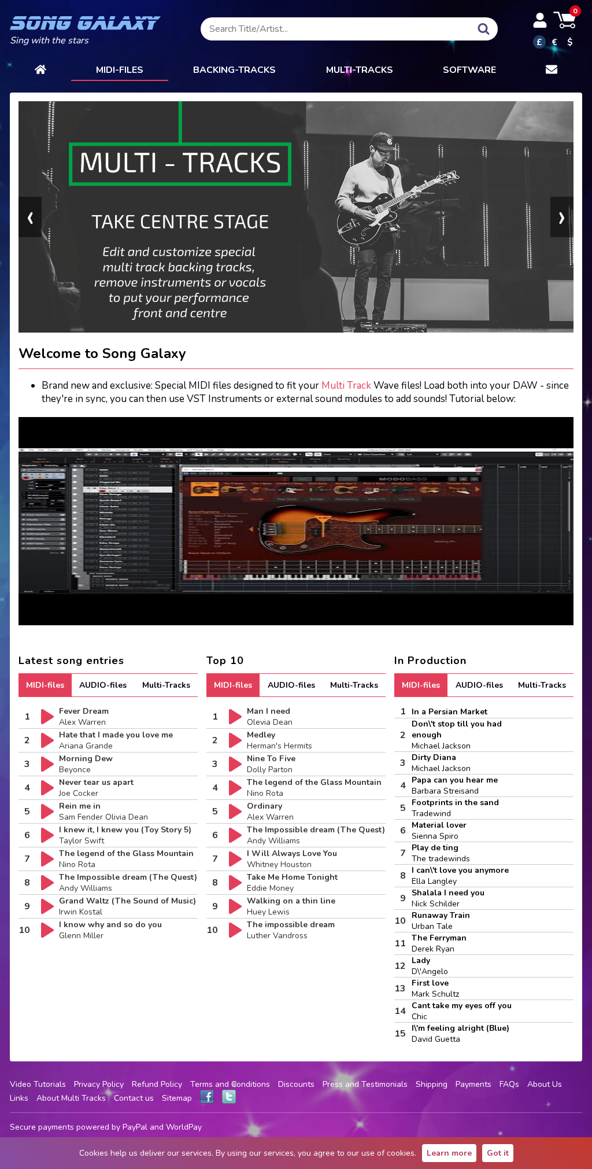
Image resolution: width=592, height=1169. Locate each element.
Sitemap (177, 1098)
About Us (544, 1084)
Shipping (431, 1084)
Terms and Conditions (230, 1084)
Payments (473, 1084)
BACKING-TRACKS (234, 70)
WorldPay (184, 1127)
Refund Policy (157, 1084)
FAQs (509, 1084)
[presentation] (30, 217)
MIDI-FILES (119, 70)
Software (469, 70)
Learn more (449, 1153)
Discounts (296, 1084)
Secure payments (42, 1127)
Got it (498, 1153)
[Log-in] (540, 20)
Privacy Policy (99, 1084)
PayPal (135, 1127)
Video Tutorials (38, 1084)
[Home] (40, 70)
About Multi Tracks (71, 1098)
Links (19, 1098)
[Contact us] (551, 70)
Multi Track (346, 385)
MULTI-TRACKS (359, 70)
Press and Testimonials (365, 1084)
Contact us (134, 1098)
